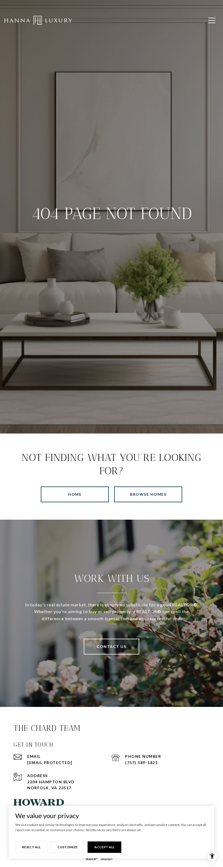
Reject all (31, 847)
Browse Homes (148, 494)
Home (75, 494)
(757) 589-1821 (141, 762)
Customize (67, 847)
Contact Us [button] (111, 646)
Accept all (104, 847)
